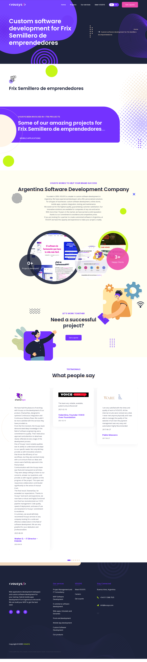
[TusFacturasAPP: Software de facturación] (54, 257)
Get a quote (129, 5)
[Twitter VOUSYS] (18, 612)
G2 (98, 613)
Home (63, 5)
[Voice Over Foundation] (113, 245)
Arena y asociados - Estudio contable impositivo (30, 651)
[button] (69, 560)
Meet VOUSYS (100, 5)
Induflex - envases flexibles (48, 651)
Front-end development (62, 618)
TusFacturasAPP (12, 651)
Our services (85, 5)
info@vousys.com (106, 605)
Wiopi (18, 651)
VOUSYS (26, 644)
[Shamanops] (92, 263)
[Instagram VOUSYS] (25, 612)
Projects (73, 5)
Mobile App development (62, 623)
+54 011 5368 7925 (107, 597)
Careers (78, 594)
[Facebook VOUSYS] (11, 612)
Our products (58, 634)
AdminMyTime (57, 651)
